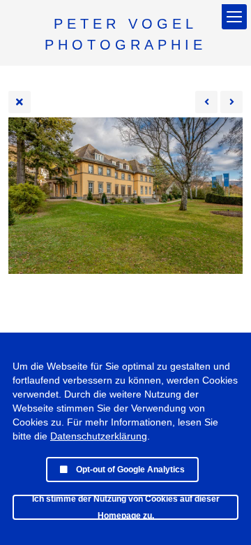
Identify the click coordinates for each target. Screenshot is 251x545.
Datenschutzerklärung (98, 436)
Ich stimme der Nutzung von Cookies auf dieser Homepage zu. (126, 507)
